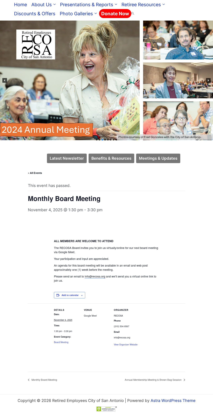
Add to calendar (70, 295)
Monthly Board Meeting (44, 380)
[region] (106, 80)
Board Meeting (61, 342)
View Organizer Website (126, 344)
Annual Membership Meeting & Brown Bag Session (153, 380)
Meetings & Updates (158, 158)
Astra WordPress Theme (173, 400)
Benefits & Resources (111, 158)
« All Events (35, 173)
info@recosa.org (95, 276)
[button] (54, 4)
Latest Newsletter (67, 158)
